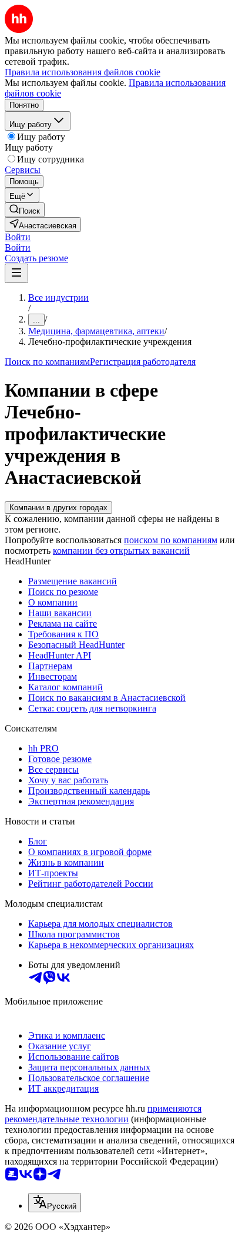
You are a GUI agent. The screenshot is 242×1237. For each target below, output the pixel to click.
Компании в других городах (58, 507)
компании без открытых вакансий (121, 551)
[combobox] (54, 1202)
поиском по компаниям (170, 540)
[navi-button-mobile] (16, 273)
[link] (25, 209)
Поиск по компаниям (47, 362)
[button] (18, 237)
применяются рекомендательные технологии (103, 1113)
